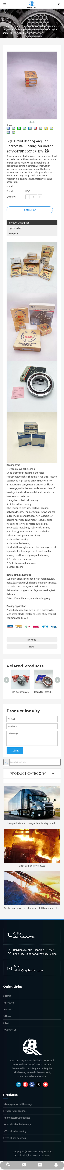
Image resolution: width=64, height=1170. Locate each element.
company (13, 233)
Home (8, 996)
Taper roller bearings (16, 1111)
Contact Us (10, 1029)
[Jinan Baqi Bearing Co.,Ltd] (32, 846)
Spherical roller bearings (17, 1117)
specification (15, 228)
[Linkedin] (18, 1084)
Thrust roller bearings (16, 1131)
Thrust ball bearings (15, 1138)
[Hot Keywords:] (6, 762)
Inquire (27, 209)
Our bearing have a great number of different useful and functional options (32, 908)
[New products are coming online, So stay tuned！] (32, 803)
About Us (10, 1009)
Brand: (10, 191)
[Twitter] (38, 1084)
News (8, 1016)
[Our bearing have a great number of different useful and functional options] (32, 888)
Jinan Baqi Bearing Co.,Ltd (32, 865)
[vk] (45, 1084)
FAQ (7, 1023)
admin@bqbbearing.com (28, 970)
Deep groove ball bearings (18, 1104)
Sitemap (46, 1155)
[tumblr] (25, 1084)
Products (9, 1002)
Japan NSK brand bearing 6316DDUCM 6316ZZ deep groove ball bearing (43, 692)
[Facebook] (32, 1084)
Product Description (19, 222)
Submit (15, 750)
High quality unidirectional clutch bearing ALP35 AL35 (20, 692)
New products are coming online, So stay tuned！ (32, 823)
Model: (10, 186)
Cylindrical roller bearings (18, 1124)
